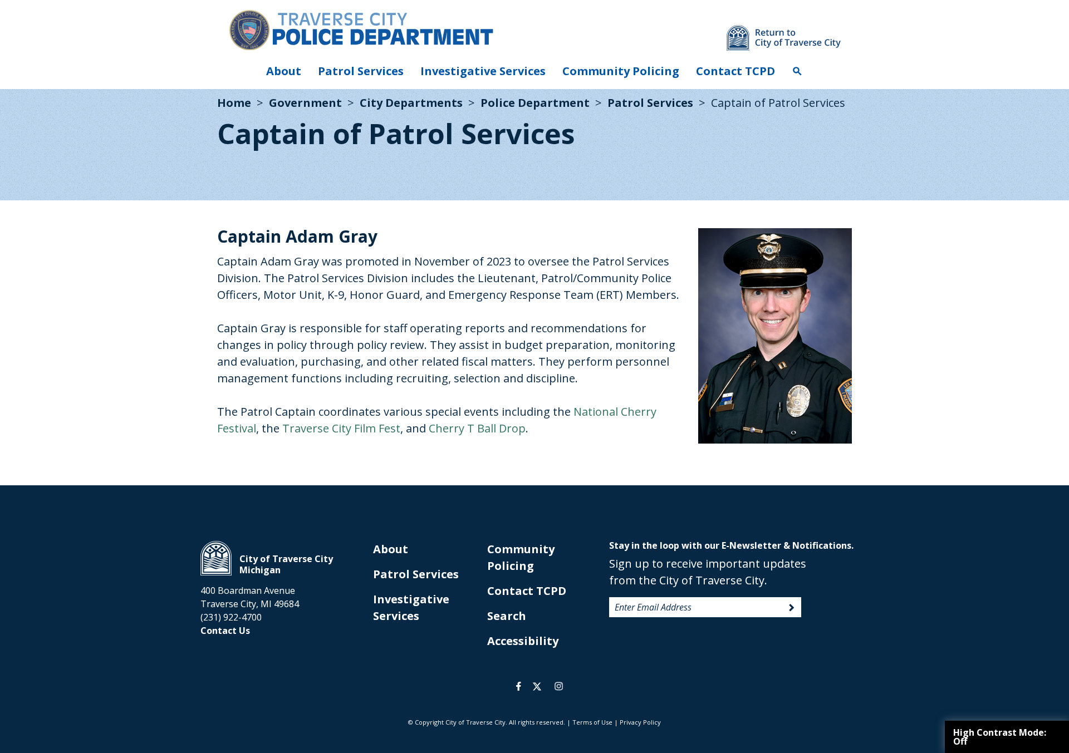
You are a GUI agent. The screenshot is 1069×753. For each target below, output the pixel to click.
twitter (537, 686)
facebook (518, 686)
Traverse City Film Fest (341, 428)
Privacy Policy (640, 722)
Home (234, 102)
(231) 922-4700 (231, 617)
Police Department (535, 102)
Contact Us (225, 630)
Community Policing (620, 70)
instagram (558, 686)
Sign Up (791, 607)
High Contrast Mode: (999, 736)
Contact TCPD (735, 70)
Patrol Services (361, 70)
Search (797, 71)
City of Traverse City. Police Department (360, 29)
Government (305, 102)
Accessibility (522, 640)
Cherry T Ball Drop (477, 428)
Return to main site (784, 38)
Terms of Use (592, 722)
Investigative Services (483, 70)
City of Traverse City (216, 558)
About (283, 70)
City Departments (411, 102)
